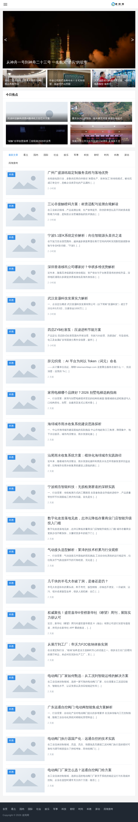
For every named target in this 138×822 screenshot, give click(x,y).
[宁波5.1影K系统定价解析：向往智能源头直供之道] (25, 245)
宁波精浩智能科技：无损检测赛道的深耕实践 (81, 487)
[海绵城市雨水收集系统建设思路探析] (25, 434)
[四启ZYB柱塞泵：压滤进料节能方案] (25, 340)
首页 (5, 809)
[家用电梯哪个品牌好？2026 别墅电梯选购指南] (25, 402)
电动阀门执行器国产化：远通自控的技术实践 (81, 738)
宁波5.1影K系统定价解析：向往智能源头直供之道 (85, 235)
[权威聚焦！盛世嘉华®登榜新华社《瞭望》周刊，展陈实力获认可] (25, 623)
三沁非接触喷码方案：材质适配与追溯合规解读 (83, 204)
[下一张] (132, 39)
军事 (76, 155)
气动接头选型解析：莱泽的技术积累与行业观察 (83, 550)
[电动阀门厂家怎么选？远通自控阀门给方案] (25, 780)
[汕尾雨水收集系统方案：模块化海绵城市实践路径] (25, 465)
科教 (116, 155)
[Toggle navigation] (5, 4)
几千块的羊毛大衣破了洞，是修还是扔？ (78, 581)
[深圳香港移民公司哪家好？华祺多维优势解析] (25, 277)
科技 (86, 155)
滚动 (126, 155)
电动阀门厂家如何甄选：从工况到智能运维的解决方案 (88, 676)
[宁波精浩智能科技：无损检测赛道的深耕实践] (25, 497)
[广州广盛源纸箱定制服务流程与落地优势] (25, 183)
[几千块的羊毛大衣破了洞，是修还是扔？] (25, 591)
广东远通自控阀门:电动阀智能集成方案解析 (80, 707)
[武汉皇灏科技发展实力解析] (25, 308)
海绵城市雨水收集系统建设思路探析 (74, 424)
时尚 (106, 155)
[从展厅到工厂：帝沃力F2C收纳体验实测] (25, 654)
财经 (96, 155)
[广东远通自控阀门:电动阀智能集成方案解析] (25, 717)
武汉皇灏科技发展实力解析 (68, 298)
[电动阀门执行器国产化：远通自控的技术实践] (25, 749)
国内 (35, 155)
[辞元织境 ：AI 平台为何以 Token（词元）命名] (25, 371)
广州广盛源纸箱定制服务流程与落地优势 (78, 172)
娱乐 (66, 155)
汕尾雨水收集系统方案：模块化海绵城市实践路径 (85, 455)
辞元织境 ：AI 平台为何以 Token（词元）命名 (82, 361)
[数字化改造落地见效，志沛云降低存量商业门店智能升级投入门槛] (25, 528)
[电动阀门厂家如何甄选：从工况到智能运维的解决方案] (25, 686)
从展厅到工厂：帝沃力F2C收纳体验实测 (78, 644)
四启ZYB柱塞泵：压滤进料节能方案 (74, 330)
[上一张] (5, 39)
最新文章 (13, 155)
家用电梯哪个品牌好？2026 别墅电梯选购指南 (82, 392)
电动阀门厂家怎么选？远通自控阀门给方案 (80, 770)
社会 (56, 155)
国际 (46, 155)
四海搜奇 (13, 163)
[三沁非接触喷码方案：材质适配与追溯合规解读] (25, 214)
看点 (25, 155)
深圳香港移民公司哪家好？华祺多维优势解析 (81, 267)
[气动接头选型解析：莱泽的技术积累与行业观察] (25, 560)
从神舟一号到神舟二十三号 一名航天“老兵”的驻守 (47, 62)
